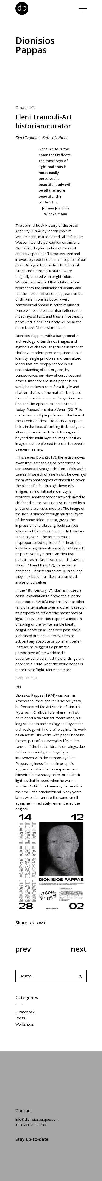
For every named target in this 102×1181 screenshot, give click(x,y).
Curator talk (25, 108)
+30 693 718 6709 (30, 1125)
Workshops (24, 1024)
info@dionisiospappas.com (37, 1119)
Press (20, 1018)
